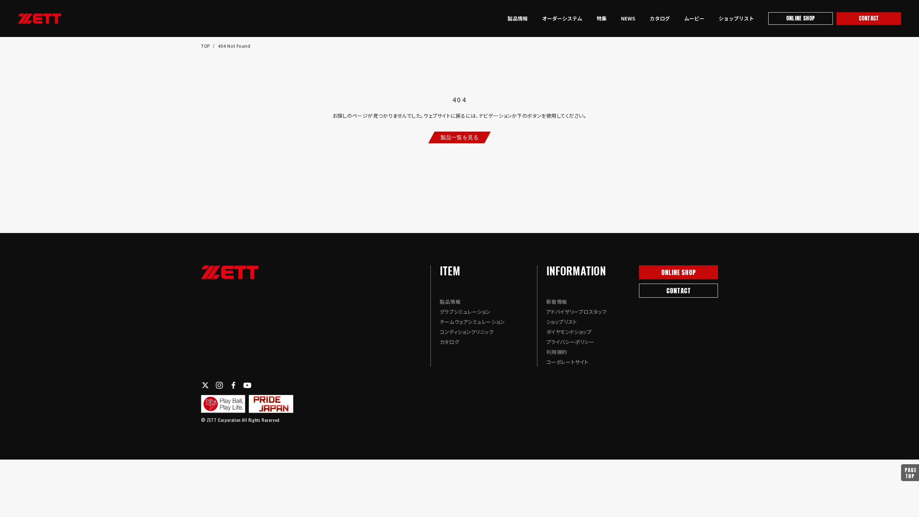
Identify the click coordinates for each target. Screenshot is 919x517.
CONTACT (869, 18)
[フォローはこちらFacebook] (233, 385)
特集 (602, 18)
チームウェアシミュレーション (472, 321)
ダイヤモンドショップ (569, 331)
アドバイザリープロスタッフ (576, 311)
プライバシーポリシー (570, 341)
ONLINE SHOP (800, 18)
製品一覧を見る (459, 137)
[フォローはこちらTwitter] (205, 385)
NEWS (628, 18)
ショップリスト (736, 18)
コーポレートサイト (567, 361)
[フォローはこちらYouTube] (247, 385)
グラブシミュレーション (465, 311)
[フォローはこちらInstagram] (219, 385)
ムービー (694, 18)
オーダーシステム (562, 18)
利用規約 (556, 351)
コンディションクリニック (467, 331)
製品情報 (518, 18)
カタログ (660, 18)
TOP (206, 46)
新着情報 (556, 301)
